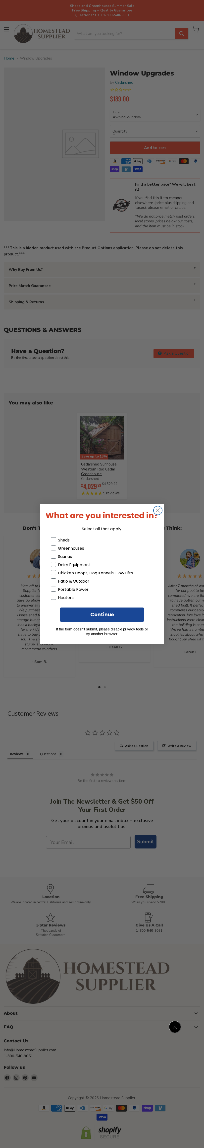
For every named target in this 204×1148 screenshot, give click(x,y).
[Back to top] (175, 1027)
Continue (102, 614)
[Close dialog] (157, 510)
